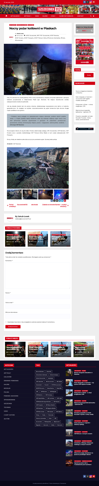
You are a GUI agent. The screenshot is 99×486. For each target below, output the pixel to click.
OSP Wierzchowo (40, 411)
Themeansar (63, 483)
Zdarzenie (45, 425)
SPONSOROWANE (9, 400)
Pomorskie (51, 415)
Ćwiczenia (59, 425)
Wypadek (38, 425)
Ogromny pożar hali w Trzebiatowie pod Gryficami (82, 463)
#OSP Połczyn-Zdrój (40, 38)
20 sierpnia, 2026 (81, 352)
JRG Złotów (59, 381)
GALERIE (45, 16)
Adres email (9, 302)
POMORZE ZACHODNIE (11, 396)
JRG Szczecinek (50, 381)
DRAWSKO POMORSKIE (11, 380)
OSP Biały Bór (53, 391)
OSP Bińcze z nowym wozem (83, 433)
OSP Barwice (44, 391)
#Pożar (63, 38)
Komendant (39, 384)
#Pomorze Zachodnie (53, 38)
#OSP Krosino (19, 38)
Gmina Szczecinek (40, 378)
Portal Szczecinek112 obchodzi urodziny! (23, 205)
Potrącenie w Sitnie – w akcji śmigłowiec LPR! (59, 239)
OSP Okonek (56, 401)
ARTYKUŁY (27, 16)
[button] (90, 16)
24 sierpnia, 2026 (13, 352)
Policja (37, 415)
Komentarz (9, 260)
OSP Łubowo (50, 411)
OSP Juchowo (50, 398)
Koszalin (46, 384)
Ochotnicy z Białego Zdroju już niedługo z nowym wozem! (83, 443)
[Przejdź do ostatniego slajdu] (8, 168)
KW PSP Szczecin (40, 388)
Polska (43, 415)
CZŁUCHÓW (39, 234)
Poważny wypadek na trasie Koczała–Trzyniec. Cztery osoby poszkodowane (84, 117)
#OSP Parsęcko (29, 38)
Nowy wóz (59, 388)
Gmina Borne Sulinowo (41, 374)
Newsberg (55, 483)
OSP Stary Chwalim (50, 405)
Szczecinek (39, 421)
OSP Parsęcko (39, 405)
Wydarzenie (57, 421)
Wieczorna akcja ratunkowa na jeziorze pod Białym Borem (83, 453)
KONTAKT (80, 16)
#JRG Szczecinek (31, 35)
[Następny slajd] (67, 168)
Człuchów (48, 371)
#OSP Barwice (54, 35)
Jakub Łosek (20, 33)
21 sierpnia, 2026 (59, 352)
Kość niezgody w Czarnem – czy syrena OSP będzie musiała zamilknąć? (84, 98)
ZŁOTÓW (85, 345)
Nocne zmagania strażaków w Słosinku (14, 239)
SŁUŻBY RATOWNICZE (66, 16)
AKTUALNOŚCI (15, 16)
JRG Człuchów (39, 381)
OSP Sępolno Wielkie (51, 408)
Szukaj (77, 70)
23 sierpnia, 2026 (36, 352)
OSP (37, 391)
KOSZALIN (7, 388)
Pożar (50, 418)
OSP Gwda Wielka (40, 398)
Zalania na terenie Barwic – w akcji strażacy (54, 205)
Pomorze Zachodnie (41, 418)
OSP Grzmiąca (48, 395)
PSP (55, 418)
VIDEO (37, 16)
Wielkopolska (47, 421)
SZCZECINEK (62, 234)
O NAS (53, 16)
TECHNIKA (7, 407)
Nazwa (8, 293)
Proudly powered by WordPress (40, 483)
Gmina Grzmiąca (54, 374)
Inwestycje (50, 378)
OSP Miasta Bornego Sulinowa (43, 401)
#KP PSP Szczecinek (43, 35)
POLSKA (16, 234)
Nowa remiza (50, 388)
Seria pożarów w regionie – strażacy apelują (82, 423)
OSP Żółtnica (59, 411)
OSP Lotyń (59, 398)
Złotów (52, 425)
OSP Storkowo (39, 408)
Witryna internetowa (11, 312)
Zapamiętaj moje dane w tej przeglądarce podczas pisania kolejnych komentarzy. (31, 322)
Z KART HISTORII (9, 415)
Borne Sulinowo (40, 371)
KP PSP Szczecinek (56, 384)
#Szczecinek (19, 40)
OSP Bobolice (39, 395)
